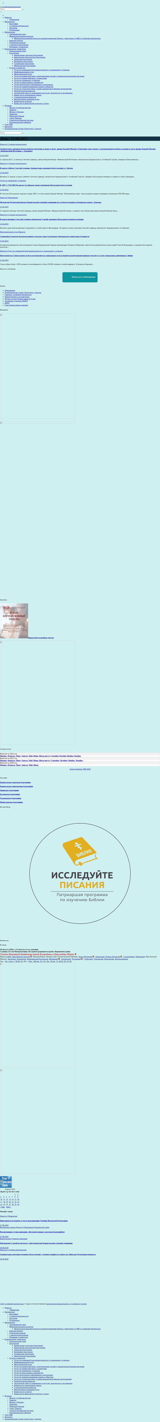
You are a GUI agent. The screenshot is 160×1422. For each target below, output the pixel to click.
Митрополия (10, 32)
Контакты (9, 127)
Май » (8, 1207)
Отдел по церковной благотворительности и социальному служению (41, 70)
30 (18, 1205)
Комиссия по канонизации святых (27, 95)
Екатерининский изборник (20, 122)
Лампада (12, 110)
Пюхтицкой (140, 957)
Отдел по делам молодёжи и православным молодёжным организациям (43, 89)
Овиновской (100, 957)
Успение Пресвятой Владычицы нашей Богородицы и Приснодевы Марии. (37, 954)
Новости (8, 17)
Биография (13, 24)
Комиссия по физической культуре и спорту (31, 103)
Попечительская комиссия (24, 91)
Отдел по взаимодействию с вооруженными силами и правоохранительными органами (49, 76)
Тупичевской (98, 959)
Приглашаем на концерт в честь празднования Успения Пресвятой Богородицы (34, 1221)
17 (1, 1202)
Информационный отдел (24, 72)
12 (7, 1199)
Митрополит (10, 22)
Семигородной (129, 957)
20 (10, 1202)
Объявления (14, 20)
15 (15, 1199)
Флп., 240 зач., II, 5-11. (37, 961)
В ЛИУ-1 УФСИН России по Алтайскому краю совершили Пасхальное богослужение (36, 185)
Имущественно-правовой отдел (26, 99)
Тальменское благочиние (24, 64)
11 (4, 1199)
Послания (13, 28)
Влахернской (109, 959)
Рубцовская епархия (17, 43)
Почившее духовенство (18, 47)
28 (13, 1205)
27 (10, 1205)
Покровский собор (41, 1227)
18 (4, 1202)
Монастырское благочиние (25, 66)
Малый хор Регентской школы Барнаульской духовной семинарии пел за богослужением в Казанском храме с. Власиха (50, 202)
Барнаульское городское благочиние (28, 55)
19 (7, 1202)
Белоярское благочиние (23, 61)
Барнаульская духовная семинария (13, 1239)
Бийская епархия (16, 41)
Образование (12, 198)
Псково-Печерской (113, 957)
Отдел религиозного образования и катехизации (33, 85)
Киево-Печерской (85, 957)
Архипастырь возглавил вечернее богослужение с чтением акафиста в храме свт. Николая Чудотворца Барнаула (48, 1254)
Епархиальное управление (15, 49)
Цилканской (21, 959)
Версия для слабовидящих (83, 277)
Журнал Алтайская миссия (20, 108)
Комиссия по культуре (23, 101)
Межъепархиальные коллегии (21, 36)
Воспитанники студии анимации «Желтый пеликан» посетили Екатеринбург (32, 1232)
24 (1, 1205)
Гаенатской (66, 959)
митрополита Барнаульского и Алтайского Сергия (66, 1304)
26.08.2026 (4, 1248)
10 (1, 1199)
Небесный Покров (16, 116)
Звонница (13, 114)
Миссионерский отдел (23, 74)
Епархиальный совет (17, 51)
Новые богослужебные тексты (41, 638)
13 (10, 1199)
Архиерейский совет (17, 34)
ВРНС (7, 303)
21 (13, 1202)
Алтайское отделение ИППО (16, 301)
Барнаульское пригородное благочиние (29, 57)
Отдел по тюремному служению (27, 80)
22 (15, 1202)
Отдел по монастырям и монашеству (28, 82)
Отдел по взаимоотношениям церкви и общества (33, 87)
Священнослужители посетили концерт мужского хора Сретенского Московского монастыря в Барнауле (44, 236)
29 (15, 1205)
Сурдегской (88, 959)
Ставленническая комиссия (25, 97)
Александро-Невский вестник (21, 120)
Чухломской (76, 959)
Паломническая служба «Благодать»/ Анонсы (23, 129)
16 (18, 1199)
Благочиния (14, 53)
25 (4, 1205)
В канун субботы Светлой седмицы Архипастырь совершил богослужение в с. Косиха (36, 168)
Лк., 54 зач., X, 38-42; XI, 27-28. (59, 961)
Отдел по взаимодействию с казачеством (30, 78)
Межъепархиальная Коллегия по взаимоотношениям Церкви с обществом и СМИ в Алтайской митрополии (57, 38)
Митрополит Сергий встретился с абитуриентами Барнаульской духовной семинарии (36, 1243)
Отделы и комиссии (17, 68)
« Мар (2, 1207)
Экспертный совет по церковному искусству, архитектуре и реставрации (43, 93)
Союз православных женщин (16, 305)
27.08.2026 (4, 1225)
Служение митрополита (19, 26)
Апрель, (24, 756)
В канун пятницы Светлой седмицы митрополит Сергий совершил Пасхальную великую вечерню (42, 219)
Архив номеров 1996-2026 (80, 769)
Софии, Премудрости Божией (18, 957)
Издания (8, 106)
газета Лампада (15, 118)
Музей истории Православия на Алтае (20, 299)
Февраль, (11, 756)
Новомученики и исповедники (17, 297)
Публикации (14, 30)
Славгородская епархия (18, 45)
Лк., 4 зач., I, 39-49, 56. (14, 961)
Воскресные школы (8, 1227)
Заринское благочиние (23, 59)
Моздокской (53, 959)
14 (13, 1199)
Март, (18, 756)
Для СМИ (9, 124)
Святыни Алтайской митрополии (18, 295)
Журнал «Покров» (16, 112)
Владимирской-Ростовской (37, 959)
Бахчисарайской (121, 959)
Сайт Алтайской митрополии (12, 1304)
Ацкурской (12, 959)
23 (18, 1202)
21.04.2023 (4, 156)
